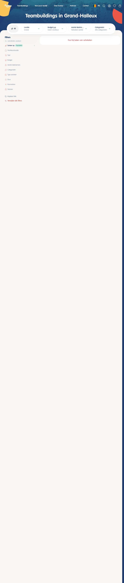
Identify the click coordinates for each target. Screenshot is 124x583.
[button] (32, 45)
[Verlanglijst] (114, 5)
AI (15, 29)
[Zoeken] (103, 5)
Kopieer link (12, 96)
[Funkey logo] (8, 6)
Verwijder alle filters (15, 101)
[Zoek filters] (33, 41)
